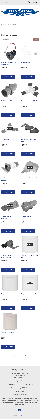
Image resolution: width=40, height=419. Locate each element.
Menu (5, 2)
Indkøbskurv (35, 2)
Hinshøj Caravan (21, 415)
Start (2, 24)
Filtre (35, 39)
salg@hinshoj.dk (20, 381)
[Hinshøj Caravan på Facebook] (19, 410)
